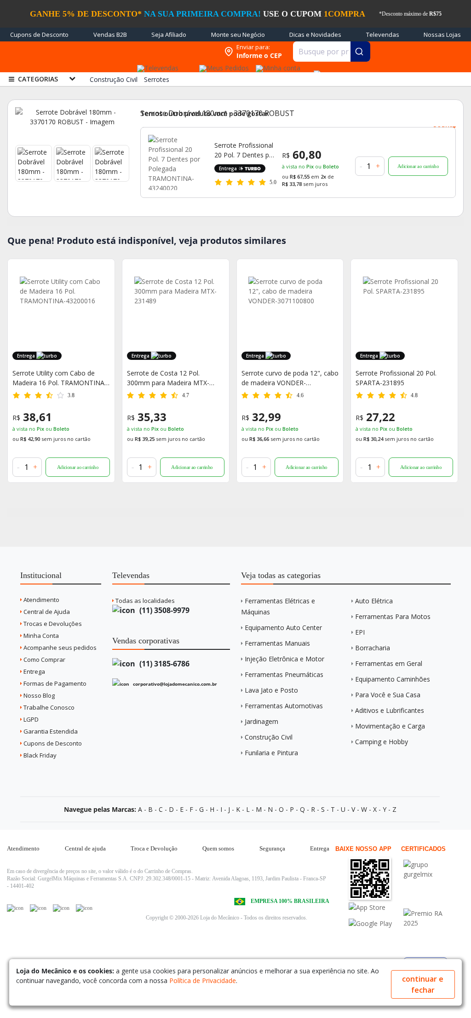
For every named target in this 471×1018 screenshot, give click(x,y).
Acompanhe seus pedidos (59, 647)
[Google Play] (375, 923)
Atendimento (40, 600)
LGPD (30, 719)
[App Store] (375, 907)
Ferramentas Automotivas (284, 705)
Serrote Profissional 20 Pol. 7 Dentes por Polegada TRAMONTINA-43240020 (245, 150)
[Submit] (360, 51)
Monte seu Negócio (238, 34)
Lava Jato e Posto (271, 690)
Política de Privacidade (202, 980)
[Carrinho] (315, 69)
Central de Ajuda (46, 611)
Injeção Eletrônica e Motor (284, 658)
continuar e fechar (422, 984)
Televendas (382, 34)
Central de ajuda (85, 848)
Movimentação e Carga (390, 726)
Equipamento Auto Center (283, 627)
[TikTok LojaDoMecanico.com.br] (84, 908)
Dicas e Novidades (315, 34)
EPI (360, 632)
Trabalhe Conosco (48, 707)
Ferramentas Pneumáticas (284, 674)
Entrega (33, 671)
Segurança (272, 848)
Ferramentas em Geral (388, 663)
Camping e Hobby (381, 741)
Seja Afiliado (168, 34)
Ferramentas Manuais (277, 643)
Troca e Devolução (154, 848)
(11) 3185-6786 (164, 664)
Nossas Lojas (442, 34)
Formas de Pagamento (54, 683)
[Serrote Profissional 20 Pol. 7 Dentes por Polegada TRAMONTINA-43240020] (175, 162)
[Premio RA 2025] (429, 913)
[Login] (277, 65)
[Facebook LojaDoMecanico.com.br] (15, 908)
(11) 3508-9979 (164, 610)
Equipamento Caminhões (392, 679)
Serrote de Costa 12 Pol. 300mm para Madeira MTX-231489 (168, 378)
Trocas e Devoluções (52, 623)
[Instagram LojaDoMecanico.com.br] (61, 908)
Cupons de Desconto (39, 34)
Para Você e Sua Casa (387, 694)
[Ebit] (429, 864)
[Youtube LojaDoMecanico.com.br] (38, 908)
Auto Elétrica (374, 600)
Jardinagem (261, 721)
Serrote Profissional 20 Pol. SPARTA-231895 (396, 378)
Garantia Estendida (50, 731)
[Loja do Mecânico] (160, 51)
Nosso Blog (38, 695)
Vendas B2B (110, 34)
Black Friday (39, 755)
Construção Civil (269, 737)
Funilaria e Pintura (271, 752)
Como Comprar (43, 659)
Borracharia (372, 647)
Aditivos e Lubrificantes (389, 710)
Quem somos (218, 848)
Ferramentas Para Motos (393, 616)
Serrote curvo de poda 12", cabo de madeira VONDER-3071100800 (290, 378)
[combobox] (332, 51)
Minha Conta (40, 635)
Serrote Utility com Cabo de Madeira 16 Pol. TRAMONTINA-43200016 (59, 378)
